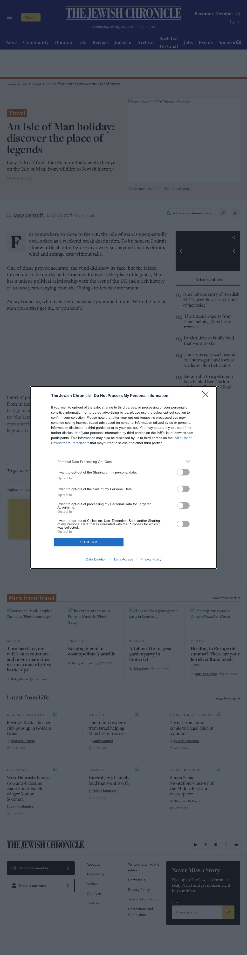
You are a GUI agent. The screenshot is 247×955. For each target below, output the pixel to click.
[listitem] (123, 461)
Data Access (123, 559)
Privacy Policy (150, 559)
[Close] (207, 396)
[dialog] (123, 477)
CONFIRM (89, 542)
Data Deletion (96, 559)
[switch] (183, 472)
